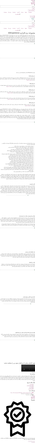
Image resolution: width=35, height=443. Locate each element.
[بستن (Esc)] (34, 441)
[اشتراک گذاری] (32, 441)
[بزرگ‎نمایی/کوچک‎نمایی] (29, 441)
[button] (17, 372)
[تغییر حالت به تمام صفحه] (31, 441)
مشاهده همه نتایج (31, 10)
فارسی (33, 19)
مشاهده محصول (9, 86)
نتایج (33, 8)
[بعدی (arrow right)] (32, 442)
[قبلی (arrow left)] (34, 442)
